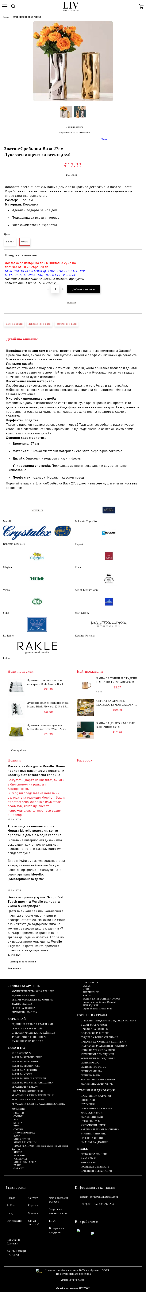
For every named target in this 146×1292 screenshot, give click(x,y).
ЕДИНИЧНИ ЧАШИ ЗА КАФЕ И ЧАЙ (32, 1024)
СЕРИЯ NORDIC (90, 1062)
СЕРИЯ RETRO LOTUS (93, 1067)
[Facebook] (80, 1212)
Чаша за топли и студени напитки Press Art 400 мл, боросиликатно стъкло (116, 680)
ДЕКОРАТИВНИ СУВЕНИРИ (97, 1108)
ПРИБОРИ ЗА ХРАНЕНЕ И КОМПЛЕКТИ (103, 1041)
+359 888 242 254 (103, 1204)
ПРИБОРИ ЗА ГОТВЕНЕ (94, 1029)
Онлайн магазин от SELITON (73, 1288)
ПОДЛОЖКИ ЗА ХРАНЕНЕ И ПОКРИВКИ (104, 1046)
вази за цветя (14, 323)
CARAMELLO (90, 982)
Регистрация (14, 1220)
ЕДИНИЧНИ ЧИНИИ (23, 995)
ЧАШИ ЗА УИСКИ (22, 1074)
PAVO (16, 1126)
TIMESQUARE (90, 1005)
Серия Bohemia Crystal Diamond (99, 1002)
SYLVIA (17, 1123)
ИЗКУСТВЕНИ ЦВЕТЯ (93, 1125)
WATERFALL (20, 1158)
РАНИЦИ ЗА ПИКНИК (93, 1133)
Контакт (33, 1197)
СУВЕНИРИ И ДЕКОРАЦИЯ (27, 17)
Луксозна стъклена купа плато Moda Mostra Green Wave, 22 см (46, 727)
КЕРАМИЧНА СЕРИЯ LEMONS (98, 1079)
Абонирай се (18, 750)
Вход (10, 1213)
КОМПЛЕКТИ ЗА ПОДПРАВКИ (98, 1058)
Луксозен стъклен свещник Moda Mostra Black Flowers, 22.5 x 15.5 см (47, 705)
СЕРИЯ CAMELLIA (91, 1071)
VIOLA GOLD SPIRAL (25, 1162)
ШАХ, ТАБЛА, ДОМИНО (95, 1142)
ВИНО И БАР (17, 1047)
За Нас (11, 1205)
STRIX (86, 989)
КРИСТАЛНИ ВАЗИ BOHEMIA (29, 1099)
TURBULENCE (91, 992)
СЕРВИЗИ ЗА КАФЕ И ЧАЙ (27, 1028)
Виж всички (14, 968)
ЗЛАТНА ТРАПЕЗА (22, 1004)
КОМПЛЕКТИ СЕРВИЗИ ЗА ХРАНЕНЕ (33, 991)
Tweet (105, 139)
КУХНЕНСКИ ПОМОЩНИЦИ (97, 1054)
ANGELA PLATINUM (25, 1142)
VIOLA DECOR (21, 1139)
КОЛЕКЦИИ (18, 1109)
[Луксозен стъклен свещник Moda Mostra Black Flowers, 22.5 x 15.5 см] (16, 709)
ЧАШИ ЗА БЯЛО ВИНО (25, 1061)
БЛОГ (52, 1220)
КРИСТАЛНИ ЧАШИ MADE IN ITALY (33, 1095)
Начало (6, 17)
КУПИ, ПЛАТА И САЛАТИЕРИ (98, 1050)
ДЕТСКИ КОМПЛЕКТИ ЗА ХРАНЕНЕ (32, 999)
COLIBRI (18, 1116)
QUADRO (18, 1113)
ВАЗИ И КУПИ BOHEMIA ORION (101, 998)
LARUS (87, 986)
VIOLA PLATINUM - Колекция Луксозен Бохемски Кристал (39, 1147)
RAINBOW (19, 1155)
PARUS (17, 1165)
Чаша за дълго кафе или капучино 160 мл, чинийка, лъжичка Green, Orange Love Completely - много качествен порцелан (117, 725)
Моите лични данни (73, 1279)
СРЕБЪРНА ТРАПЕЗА (24, 1008)
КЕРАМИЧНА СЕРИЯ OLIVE (97, 1084)
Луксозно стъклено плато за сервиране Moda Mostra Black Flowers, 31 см (45, 682)
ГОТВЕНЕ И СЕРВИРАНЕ (94, 1015)
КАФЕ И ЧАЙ (17, 1018)
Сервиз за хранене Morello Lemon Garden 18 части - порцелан (116, 703)
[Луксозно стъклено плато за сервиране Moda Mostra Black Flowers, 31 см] (16, 687)
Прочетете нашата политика (73, 1273)
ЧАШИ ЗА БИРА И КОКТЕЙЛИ (29, 1078)
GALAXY (18, 1168)
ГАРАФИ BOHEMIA (24, 1132)
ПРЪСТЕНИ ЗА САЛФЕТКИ (96, 1095)
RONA (17, 1136)
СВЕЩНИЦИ (88, 1100)
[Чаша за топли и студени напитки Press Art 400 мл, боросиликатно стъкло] (85, 685)
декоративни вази (40, 323)
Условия (33, 1213)
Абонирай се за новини (23, 961)
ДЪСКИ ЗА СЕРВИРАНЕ (94, 1025)
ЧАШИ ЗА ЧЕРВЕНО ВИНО (27, 1057)
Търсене (33, 1205)
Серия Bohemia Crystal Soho (97, 1008)
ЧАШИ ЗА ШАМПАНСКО (26, 1066)
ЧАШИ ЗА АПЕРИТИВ (24, 1070)
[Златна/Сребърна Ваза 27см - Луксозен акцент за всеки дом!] (73, 100)
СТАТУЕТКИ (88, 1104)
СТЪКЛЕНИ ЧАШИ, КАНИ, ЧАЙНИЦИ (33, 1033)
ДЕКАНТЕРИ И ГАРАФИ (25, 1087)
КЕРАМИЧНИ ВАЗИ (92, 1117)
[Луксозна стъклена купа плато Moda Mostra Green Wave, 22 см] (16, 732)
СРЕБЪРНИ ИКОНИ (92, 1138)
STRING (17, 1152)
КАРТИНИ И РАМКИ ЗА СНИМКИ (100, 1129)
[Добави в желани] (136, 256)
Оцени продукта (74, 127)
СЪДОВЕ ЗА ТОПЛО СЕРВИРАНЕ (99, 1037)
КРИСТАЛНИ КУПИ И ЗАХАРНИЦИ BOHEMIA (38, 1103)
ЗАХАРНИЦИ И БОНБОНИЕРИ (29, 1037)
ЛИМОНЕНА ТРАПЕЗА (24, 1012)
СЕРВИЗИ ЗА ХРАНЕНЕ (24, 986)
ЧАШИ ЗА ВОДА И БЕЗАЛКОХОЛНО (32, 1082)
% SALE (82, 1148)
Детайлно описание (22, 339)
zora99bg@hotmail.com (104, 1196)
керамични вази (67, 323)
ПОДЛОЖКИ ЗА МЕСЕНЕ (95, 1033)
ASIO (16, 1119)
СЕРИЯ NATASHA (91, 1075)
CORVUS (18, 1129)
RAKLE (87, 995)
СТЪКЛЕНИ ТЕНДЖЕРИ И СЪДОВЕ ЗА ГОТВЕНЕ (108, 1020)
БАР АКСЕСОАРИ (22, 1053)
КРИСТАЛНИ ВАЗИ (91, 1112)
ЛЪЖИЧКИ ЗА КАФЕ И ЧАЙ (27, 1041)
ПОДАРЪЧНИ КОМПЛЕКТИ (27, 1091)
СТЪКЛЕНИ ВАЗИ (91, 1121)
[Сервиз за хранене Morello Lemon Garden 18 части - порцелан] (85, 707)
